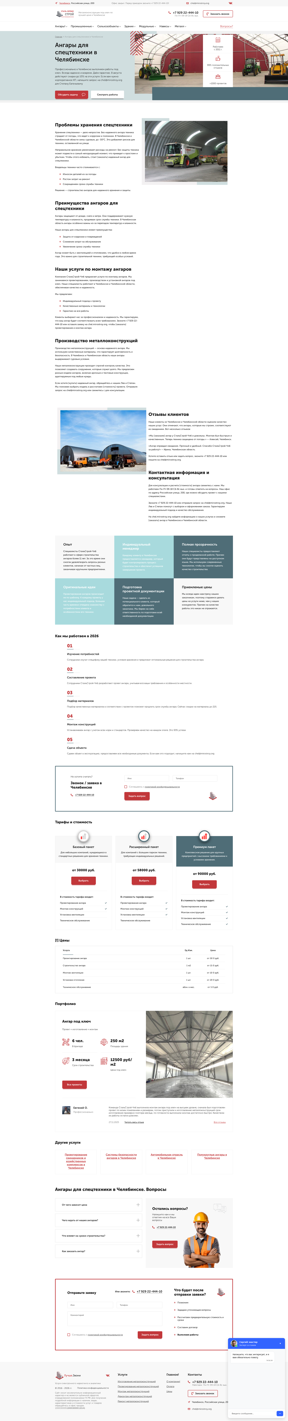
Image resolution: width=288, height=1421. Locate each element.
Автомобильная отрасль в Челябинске (167, 1156)
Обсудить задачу (68, 94)
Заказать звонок (219, 13)
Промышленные (81, 26)
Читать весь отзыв (134, 1122)
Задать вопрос (137, 796)
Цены (169, 1391)
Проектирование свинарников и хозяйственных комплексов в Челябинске (76, 1161)
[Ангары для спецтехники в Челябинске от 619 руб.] (65, 14)
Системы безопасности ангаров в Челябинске (121, 1156)
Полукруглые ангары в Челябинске (212, 1156)
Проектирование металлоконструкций (138, 1386)
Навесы (164, 26)
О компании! (173, 1381)
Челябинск (64, 3)
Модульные (146, 26)
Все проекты (74, 1084)
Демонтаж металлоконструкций (135, 1396)
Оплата (170, 1386)
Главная (58, 36)
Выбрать (83, 880)
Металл (179, 26)
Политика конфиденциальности (93, 1388)
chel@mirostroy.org (199, 3)
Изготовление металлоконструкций (137, 1381)
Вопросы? (226, 26)
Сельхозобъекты (108, 26)
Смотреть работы (107, 94)
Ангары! (60, 26)
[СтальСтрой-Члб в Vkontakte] (230, 3)
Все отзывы (220, 1122)
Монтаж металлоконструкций (133, 1391)
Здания (129, 26)
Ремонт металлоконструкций (133, 1401)
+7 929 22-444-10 (185, 12)
